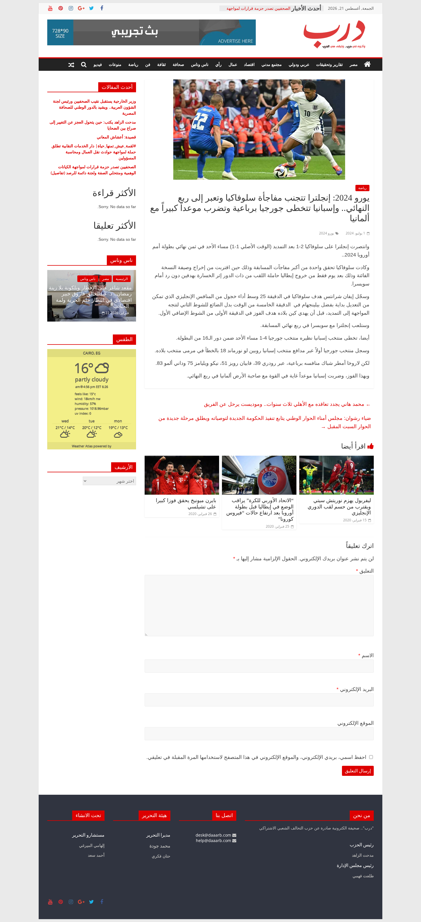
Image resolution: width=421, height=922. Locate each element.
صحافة (178, 64)
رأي (218, 64)
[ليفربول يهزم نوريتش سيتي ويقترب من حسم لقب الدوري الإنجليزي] (336, 459)
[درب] (367, 64)
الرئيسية (122, 278)
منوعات (115, 64)
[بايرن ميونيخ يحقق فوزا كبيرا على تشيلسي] (182, 459)
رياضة (133, 64)
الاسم (366, 655)
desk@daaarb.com (214, 835)
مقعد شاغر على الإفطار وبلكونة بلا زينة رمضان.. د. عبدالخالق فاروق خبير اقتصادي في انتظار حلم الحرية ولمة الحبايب (90, 297)
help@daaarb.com (214, 840)
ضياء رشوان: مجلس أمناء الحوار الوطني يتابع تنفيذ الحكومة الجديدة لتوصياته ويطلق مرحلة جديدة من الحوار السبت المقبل (264, 422)
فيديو (98, 64)
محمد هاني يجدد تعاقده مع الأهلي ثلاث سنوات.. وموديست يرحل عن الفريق (287, 403)
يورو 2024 (326, 233)
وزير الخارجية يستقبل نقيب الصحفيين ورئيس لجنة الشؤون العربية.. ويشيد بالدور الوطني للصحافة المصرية (94, 107)
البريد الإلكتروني (355, 689)
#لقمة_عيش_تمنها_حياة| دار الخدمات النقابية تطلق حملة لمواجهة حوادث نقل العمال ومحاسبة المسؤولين (94, 151)
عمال (233, 64)
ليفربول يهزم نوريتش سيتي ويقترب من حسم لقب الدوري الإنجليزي (339, 507)
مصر (354, 64)
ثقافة (161, 64)
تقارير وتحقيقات (329, 64)
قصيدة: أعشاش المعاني (116, 137)
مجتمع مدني (271, 64)
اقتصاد (249, 64)
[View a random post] (71, 64)
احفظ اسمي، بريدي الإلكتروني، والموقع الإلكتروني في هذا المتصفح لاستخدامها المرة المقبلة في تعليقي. (256, 757)
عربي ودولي (299, 64)
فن (147, 64)
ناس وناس (199, 64)
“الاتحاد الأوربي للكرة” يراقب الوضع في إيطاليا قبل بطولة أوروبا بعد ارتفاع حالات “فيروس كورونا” (260, 510)
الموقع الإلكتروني (355, 723)
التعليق (365, 571)
